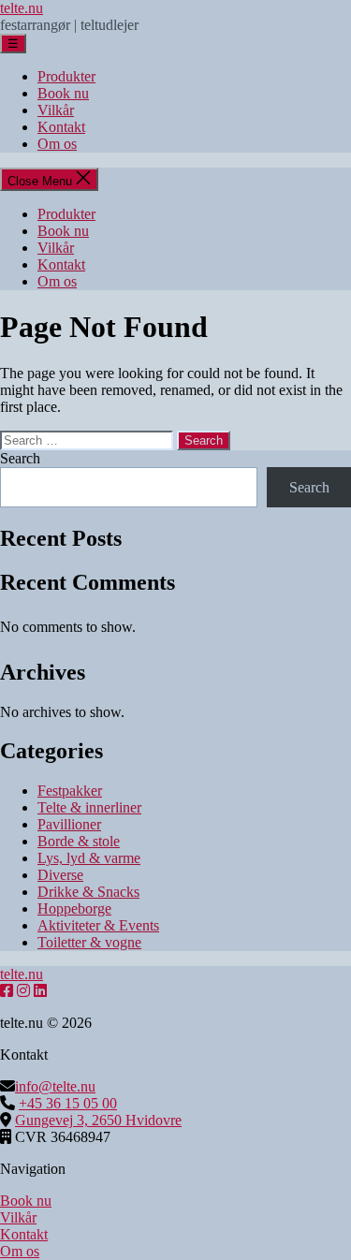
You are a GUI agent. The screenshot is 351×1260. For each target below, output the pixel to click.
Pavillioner (69, 824)
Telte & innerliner (89, 807)
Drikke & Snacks (88, 892)
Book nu (63, 93)
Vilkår (55, 110)
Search (20, 458)
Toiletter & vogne (89, 942)
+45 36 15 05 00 (68, 1103)
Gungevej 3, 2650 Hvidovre (98, 1120)
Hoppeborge (74, 908)
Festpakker (69, 790)
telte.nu (21, 8)
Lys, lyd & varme (88, 858)
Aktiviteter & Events (98, 925)
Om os (57, 144)
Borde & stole (78, 841)
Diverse (60, 875)
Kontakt (61, 127)
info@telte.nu (55, 1086)
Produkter (66, 76)
